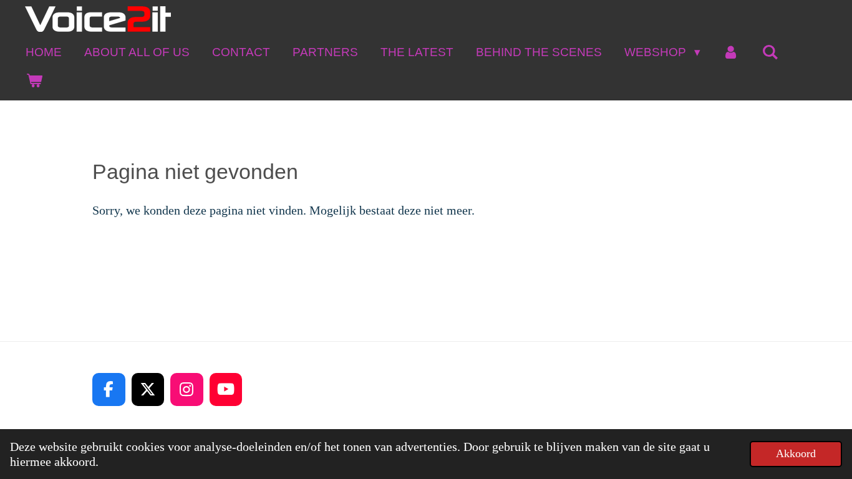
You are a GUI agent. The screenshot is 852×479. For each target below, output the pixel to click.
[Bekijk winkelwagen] (34, 80)
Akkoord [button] (796, 453)
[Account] (731, 52)
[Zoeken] (770, 52)
